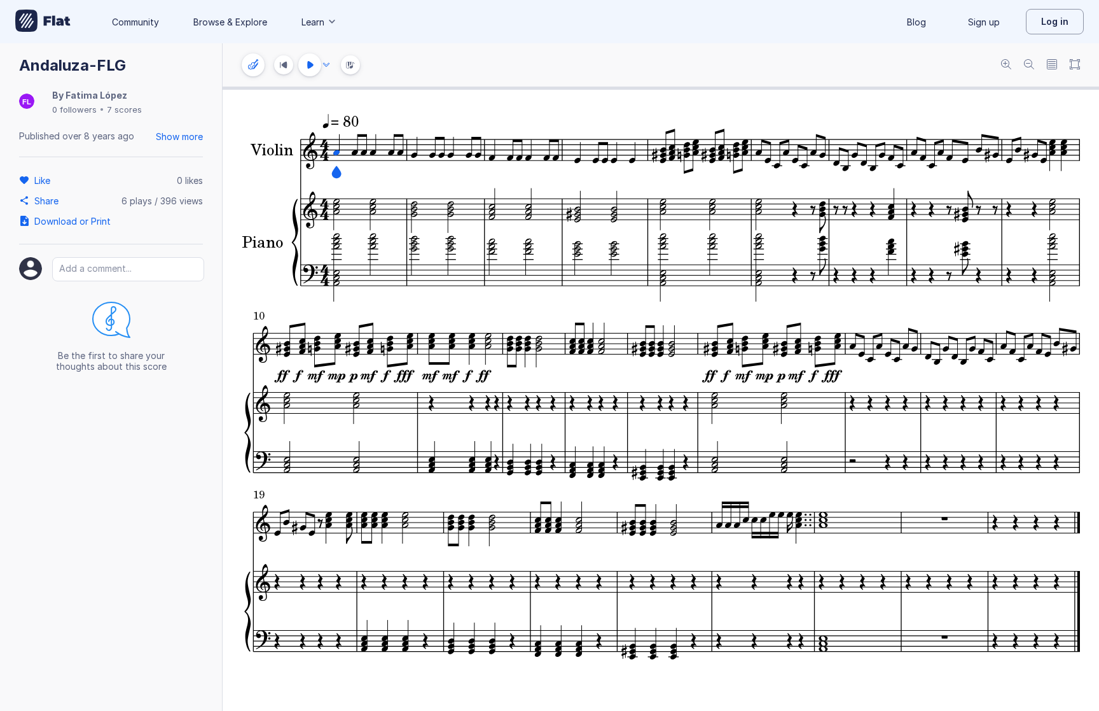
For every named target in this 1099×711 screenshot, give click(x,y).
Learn (312, 22)
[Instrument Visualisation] (350, 64)
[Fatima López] (26, 102)
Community (135, 22)
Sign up (984, 22)
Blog (916, 22)
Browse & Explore (230, 22)
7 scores (124, 109)
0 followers (74, 109)
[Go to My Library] (43, 22)
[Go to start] (283, 64)
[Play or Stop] (309, 64)
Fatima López (96, 95)
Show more (179, 136)
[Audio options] (326, 64)
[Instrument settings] (253, 64)
